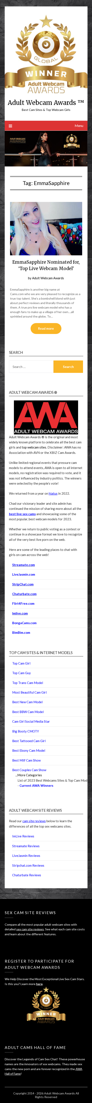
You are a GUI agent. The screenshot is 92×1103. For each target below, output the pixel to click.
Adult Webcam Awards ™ (46, 103)
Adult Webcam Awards (48, 278)
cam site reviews (34, 821)
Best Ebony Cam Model (28, 750)
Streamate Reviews (26, 846)
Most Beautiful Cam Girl (29, 692)
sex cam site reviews (30, 929)
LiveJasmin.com (23, 574)
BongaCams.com (24, 623)
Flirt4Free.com (23, 603)
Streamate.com (23, 565)
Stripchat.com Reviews (28, 865)
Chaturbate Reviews (26, 875)
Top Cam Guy (21, 673)
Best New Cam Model (27, 702)
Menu (79, 126)
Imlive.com (20, 613)
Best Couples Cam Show (29, 770)
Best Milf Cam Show (26, 760)
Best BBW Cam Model (28, 712)
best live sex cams (22, 514)
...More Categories (28, 775)
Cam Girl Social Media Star (31, 721)
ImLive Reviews (23, 836)
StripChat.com (23, 584)
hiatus (53, 493)
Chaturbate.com (24, 594)
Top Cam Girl (21, 663)
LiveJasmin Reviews (26, 855)
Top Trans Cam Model (27, 683)
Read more (46, 328)
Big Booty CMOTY (25, 731)
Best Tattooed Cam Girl (29, 741)
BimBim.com (21, 632)
